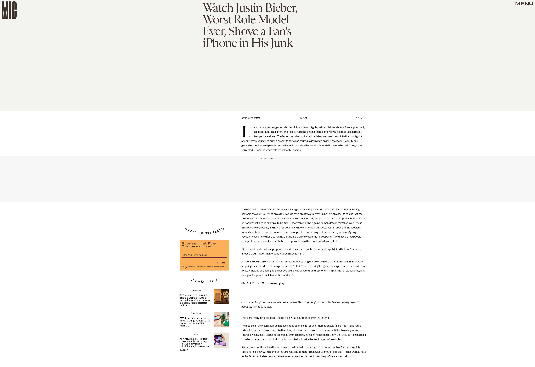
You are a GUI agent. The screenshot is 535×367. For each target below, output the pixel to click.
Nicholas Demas (252, 118)
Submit (222, 262)
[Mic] (9, 10)
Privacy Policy (186, 268)
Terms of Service (219, 266)
